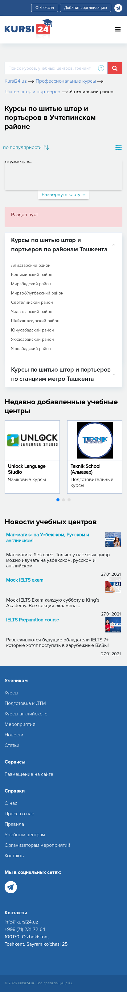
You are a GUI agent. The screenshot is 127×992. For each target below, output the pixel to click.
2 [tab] (63, 499)
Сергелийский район (32, 302)
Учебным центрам (25, 835)
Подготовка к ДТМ (25, 703)
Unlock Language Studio (27, 469)
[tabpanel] (32, 457)
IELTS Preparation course (32, 620)
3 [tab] (69, 499)
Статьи (12, 745)
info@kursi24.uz (21, 922)
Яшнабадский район (31, 349)
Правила (14, 824)
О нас (11, 803)
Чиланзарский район (31, 312)
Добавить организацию (85, 7)
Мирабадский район (31, 284)
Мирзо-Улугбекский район (37, 293)
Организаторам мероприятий (37, 845)
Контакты (15, 856)
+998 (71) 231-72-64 (25, 929)
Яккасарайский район (32, 339)
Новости (14, 735)
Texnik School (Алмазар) (85, 469)
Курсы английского (26, 714)
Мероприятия (20, 724)
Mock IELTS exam (24, 580)
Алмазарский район (31, 265)
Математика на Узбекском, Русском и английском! (47, 538)
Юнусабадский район (32, 330)
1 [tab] (57, 499)
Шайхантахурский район (35, 321)
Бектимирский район (31, 275)
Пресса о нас (19, 814)
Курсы (11, 693)
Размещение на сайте (29, 774)
